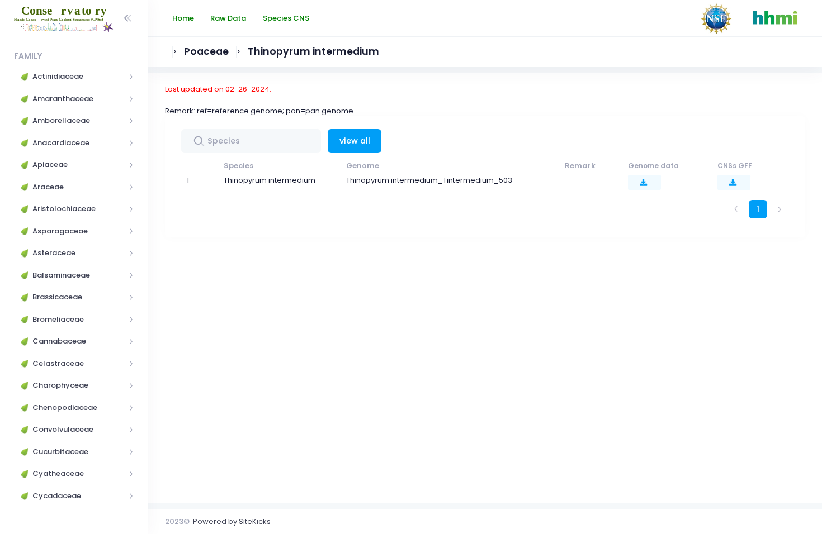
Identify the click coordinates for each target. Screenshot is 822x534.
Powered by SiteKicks (232, 521)
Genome (362, 165)
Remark (580, 165)
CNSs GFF (734, 165)
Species (238, 165)
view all (354, 140)
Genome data (653, 165)
